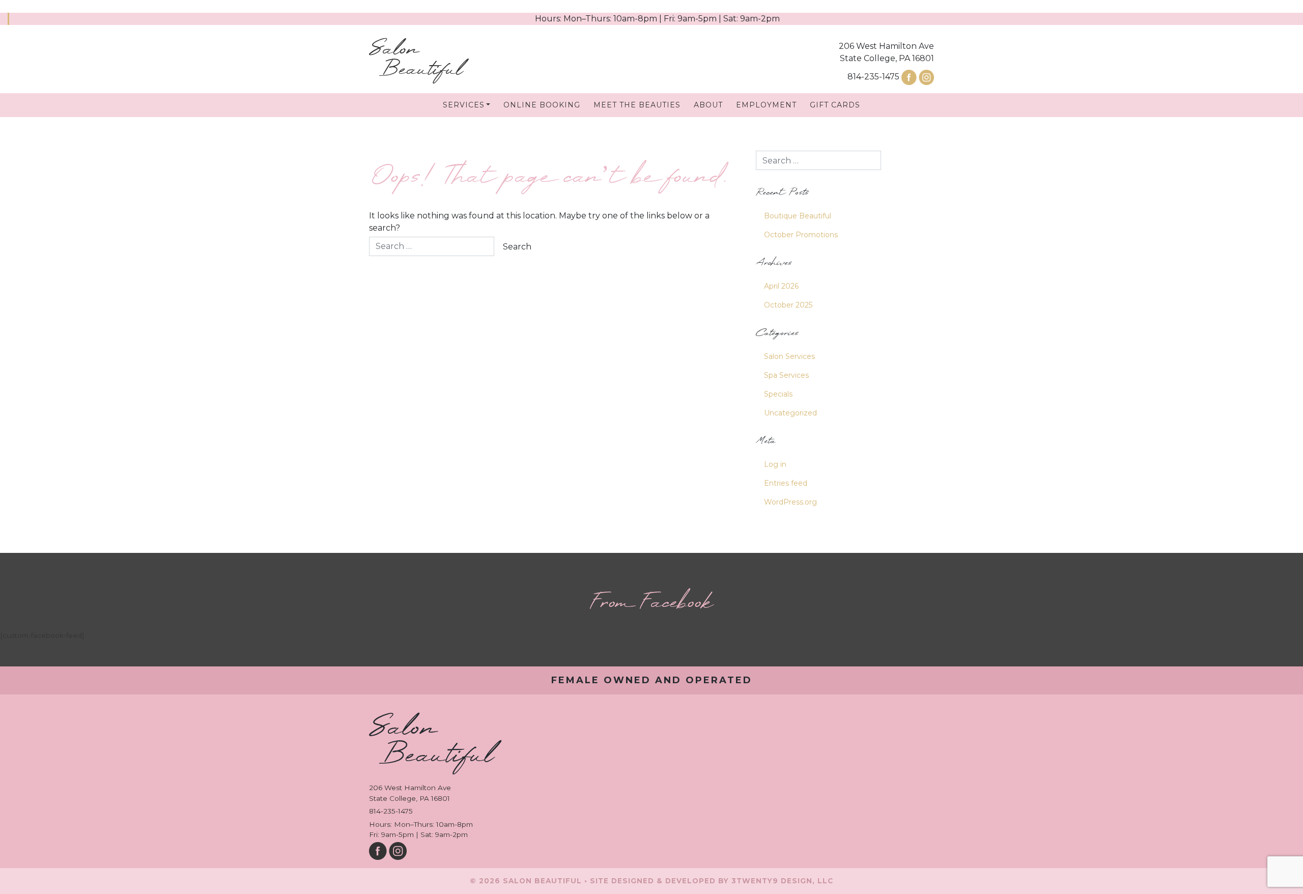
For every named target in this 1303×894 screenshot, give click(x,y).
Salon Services (789, 356)
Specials (778, 394)
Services (464, 104)
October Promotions (801, 234)
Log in (775, 464)
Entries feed (785, 483)
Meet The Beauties (637, 104)
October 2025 (788, 305)
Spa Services (786, 375)
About (708, 104)
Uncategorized (790, 412)
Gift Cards (835, 104)
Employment (766, 104)
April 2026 (781, 286)
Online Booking (541, 104)
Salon (416, 60)
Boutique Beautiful (797, 215)
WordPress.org (790, 502)
